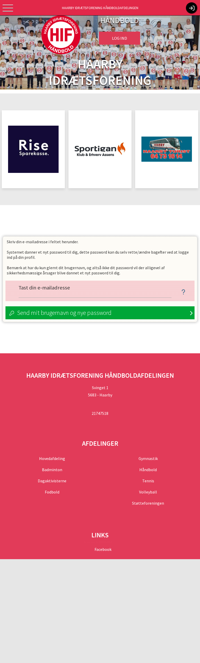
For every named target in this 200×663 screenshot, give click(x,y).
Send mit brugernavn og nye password (64, 313)
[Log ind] (191, 7)
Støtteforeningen (148, 503)
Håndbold (148, 469)
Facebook (102, 549)
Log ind (119, 38)
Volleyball (148, 492)
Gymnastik (148, 458)
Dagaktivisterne (52, 480)
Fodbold (52, 492)
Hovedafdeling (52, 458)
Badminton (52, 469)
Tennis (148, 480)
